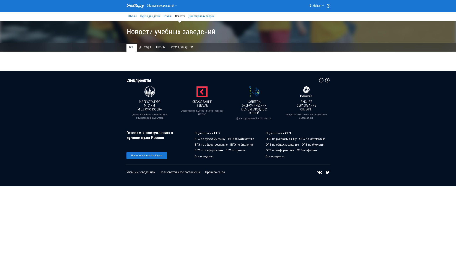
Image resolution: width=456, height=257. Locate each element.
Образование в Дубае (202, 103)
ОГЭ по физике (307, 150)
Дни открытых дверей (201, 16)
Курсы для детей (150, 16)
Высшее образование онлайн (306, 105)
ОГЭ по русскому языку (281, 138)
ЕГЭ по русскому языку (210, 138)
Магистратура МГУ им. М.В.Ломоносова (150, 105)
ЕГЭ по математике (241, 138)
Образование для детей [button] (161, 5)
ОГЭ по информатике (280, 150)
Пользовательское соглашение (180, 172)
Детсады (145, 47)
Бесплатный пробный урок (146, 155)
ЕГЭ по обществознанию (211, 144)
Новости (180, 16)
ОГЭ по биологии (313, 144)
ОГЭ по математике (312, 138)
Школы (132, 16)
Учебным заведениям (140, 172)
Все (131, 47)
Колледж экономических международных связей (254, 107)
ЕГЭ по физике (235, 150)
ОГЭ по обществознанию (282, 144)
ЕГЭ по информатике (209, 150)
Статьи (168, 16)
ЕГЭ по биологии (241, 144)
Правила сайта (215, 172)
